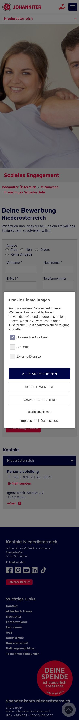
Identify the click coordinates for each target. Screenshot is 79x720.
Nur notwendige (39, 386)
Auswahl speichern (40, 399)
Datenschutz (50, 420)
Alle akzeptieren (39, 374)
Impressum (28, 420)
